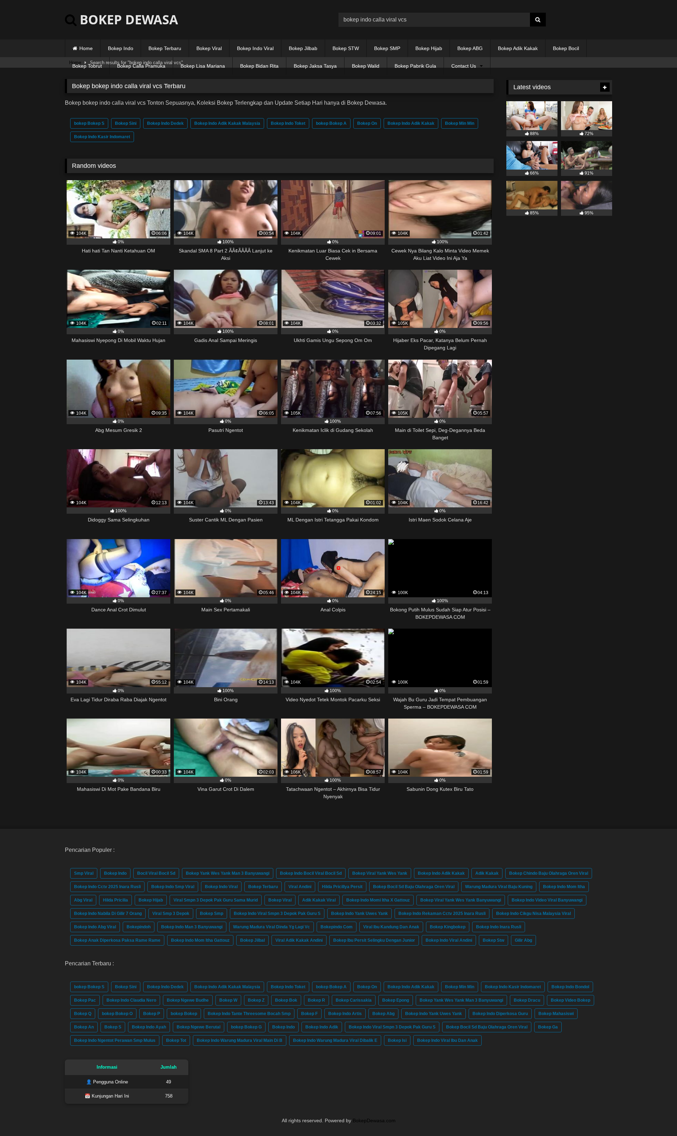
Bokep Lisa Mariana (203, 66)
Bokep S (112, 1027)
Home (86, 48)
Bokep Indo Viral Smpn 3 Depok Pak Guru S (277, 913)
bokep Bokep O (117, 1013)
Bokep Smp (211, 913)
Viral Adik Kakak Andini (299, 940)
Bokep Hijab (428, 48)
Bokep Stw (493, 940)
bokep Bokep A (331, 123)
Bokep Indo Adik (321, 1027)
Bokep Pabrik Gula (415, 66)
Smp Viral (83, 873)
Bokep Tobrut (87, 66)
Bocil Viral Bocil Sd (156, 873)
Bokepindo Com (337, 926)
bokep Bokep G (246, 1027)
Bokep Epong (395, 1000)
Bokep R (316, 1000)
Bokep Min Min (459, 123)
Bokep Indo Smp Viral (172, 886)
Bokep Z (256, 1000)
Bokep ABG (470, 48)
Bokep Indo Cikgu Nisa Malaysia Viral (533, 913)
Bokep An (84, 1027)
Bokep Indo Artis (345, 1013)
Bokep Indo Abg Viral (95, 926)
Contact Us (463, 66)
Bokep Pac (85, 1000)
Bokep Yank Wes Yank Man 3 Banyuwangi (227, 873)
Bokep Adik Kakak (518, 48)
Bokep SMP (387, 48)
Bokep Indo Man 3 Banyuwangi (191, 926)
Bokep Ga (548, 1027)
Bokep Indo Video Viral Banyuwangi (547, 900)
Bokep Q (82, 1013)
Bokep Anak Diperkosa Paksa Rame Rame (117, 940)
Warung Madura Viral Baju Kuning (498, 886)
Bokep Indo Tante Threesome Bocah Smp (249, 1013)
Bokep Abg (383, 1013)
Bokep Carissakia (354, 1000)
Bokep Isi (397, 1040)
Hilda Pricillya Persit (342, 886)
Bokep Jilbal (252, 940)
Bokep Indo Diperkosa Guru (500, 1013)
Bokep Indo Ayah (149, 1027)
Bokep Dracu (527, 1000)
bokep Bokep (184, 1013)
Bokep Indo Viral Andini (449, 940)
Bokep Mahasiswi (556, 1013)
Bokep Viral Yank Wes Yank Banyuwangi (460, 900)
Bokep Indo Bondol (570, 986)
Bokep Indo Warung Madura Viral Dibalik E (335, 1040)
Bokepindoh (139, 926)
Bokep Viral (209, 48)
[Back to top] (655, 1115)
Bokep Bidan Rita (259, 66)
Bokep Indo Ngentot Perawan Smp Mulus (114, 1040)
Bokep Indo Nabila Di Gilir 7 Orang (108, 913)
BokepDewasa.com (374, 1120)
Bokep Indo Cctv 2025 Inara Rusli (107, 886)
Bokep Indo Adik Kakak (411, 123)
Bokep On (367, 123)
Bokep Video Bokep (570, 1000)
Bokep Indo (120, 48)
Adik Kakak (487, 873)
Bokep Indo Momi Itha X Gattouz (378, 900)
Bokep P (151, 1013)
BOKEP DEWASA (127, 19)
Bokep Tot (176, 1040)
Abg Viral (83, 900)
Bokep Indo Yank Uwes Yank (359, 913)
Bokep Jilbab (303, 48)
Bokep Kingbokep (447, 926)
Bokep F (309, 1013)
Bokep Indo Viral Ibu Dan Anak (447, 1040)
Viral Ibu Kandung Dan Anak (391, 926)
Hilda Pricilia (115, 900)
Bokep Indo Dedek (165, 123)
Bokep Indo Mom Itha (564, 886)
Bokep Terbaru (164, 48)
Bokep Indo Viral (255, 48)
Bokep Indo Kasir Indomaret (102, 136)
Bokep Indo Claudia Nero (131, 1000)
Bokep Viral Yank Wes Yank (379, 873)
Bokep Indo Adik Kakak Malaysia (227, 123)
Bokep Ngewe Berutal (198, 1027)
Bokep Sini (125, 123)
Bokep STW (346, 48)
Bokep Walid (365, 66)
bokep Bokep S (89, 123)
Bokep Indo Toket (288, 123)
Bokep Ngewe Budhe (188, 1000)
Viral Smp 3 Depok (170, 913)
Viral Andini (299, 886)
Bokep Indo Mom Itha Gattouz (200, 940)
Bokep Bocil (566, 48)
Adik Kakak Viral (319, 900)
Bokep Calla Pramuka (141, 66)
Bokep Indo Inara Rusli (498, 926)
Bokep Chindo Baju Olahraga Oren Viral (548, 873)
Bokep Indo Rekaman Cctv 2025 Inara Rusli (442, 913)
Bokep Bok (286, 1000)
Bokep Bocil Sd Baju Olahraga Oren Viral (414, 886)
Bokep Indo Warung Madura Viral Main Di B (239, 1040)
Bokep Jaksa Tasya (315, 66)
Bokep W (228, 1000)
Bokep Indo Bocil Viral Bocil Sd (311, 873)
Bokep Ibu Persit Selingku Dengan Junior (374, 940)
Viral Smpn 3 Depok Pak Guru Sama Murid (215, 900)
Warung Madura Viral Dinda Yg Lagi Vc (271, 926)
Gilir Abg (523, 940)
